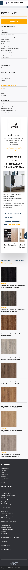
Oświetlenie (4, 91)
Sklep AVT (17, 568)
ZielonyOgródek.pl (6, 502)
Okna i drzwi (4, 474)
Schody (3, 80)
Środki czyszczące (5, 57)
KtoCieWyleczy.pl (5, 549)
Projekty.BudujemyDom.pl (8, 495)
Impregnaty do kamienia (7, 34)
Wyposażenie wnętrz (8, 85)
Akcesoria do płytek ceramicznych (10, 68)
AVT (9, 568)
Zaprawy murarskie (6, 50)
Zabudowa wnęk (5, 78)
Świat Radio (4, 534)
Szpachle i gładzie (5, 41)
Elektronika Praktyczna (7, 529)
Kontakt (3, 483)
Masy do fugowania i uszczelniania (10, 48)
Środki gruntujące (5, 44)
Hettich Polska (14, 224)
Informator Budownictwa (8, 500)
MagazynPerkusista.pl (7, 516)
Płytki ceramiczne (5, 65)
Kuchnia (3, 93)
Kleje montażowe (5, 39)
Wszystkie (14, 21)
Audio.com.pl (4, 512)
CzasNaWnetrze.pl (6, 504)
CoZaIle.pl (3, 498)
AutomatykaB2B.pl (6, 527)
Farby (2, 30)
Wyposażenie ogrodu (6, 108)
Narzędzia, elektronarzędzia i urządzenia (11, 113)
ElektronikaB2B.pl (5, 525)
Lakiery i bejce (4, 32)
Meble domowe (7, 89)
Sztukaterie (4, 76)
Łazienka (3, 95)
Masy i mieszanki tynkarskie (8, 53)
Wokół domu (5, 100)
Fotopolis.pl (4, 541)
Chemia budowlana (5, 7)
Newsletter (4, 481)
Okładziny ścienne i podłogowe (19, 7)
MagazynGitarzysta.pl (7, 514)
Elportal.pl (3, 532)
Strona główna (5, 468)
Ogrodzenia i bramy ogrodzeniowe (10, 106)
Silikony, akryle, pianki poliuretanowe (10, 46)
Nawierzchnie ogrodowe (7, 104)
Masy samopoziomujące (7, 55)
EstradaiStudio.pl (5, 518)
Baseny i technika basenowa (8, 110)
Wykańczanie (5, 479)
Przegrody (4, 470)
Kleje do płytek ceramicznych (8, 37)
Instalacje (4, 477)
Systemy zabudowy (8, 72)
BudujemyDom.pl (5, 493)
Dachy (3, 472)
